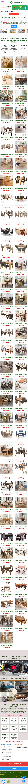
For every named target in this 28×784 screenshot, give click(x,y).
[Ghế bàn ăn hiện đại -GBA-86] (6, 604)
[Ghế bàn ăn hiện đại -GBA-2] (21, 113)
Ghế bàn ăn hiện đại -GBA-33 (21, 374)
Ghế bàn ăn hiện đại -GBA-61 (21, 492)
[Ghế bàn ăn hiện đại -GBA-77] (21, 570)
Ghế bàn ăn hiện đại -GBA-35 (21, 391)
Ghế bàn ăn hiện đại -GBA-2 (21, 120)
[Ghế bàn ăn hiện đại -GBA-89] (6, 621)
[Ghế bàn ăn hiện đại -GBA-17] (6, 265)
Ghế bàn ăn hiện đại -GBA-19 (7, 289)
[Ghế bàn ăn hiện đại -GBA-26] (21, 316)
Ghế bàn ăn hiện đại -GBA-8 (7, 205)
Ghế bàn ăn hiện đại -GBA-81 (7, 594)
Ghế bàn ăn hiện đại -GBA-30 (21, 357)
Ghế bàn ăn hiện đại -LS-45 (21, 69)
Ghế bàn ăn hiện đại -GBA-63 (21, 509)
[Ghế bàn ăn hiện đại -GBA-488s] (6, 147)
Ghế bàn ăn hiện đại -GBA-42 (7, 442)
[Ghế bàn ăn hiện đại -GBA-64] (6, 519)
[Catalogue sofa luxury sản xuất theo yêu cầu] (14, 691)
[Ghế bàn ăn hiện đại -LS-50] (21, 96)
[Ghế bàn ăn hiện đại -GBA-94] (6, 637)
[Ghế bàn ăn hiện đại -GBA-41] (21, 417)
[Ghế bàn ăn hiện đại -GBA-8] (6, 197)
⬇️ (23, 781)
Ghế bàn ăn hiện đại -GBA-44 (21, 442)
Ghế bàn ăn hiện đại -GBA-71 (7, 560)
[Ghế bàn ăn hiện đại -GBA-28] (21, 333)
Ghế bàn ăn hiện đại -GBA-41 (21, 425)
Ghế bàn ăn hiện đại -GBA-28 (21, 340)
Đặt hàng (14, 26)
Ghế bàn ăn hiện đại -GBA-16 (21, 255)
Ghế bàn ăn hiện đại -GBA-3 (7, 137)
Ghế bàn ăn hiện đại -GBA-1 (7, 120)
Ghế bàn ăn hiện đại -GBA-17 (7, 272)
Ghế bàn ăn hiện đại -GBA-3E (7, 171)
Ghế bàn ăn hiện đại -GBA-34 (7, 391)
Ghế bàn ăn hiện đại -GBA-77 (21, 577)
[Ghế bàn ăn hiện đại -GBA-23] (6, 299)
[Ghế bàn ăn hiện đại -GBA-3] (6, 130)
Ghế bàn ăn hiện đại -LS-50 (21, 103)
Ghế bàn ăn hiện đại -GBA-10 (7, 222)
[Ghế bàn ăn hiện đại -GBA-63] (21, 502)
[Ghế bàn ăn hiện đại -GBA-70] (21, 536)
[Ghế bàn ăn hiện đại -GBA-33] (21, 367)
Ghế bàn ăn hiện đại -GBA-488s (7, 154)
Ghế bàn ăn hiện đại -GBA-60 (7, 492)
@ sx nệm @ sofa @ (21, 776)
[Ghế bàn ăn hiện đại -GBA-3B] (21, 130)
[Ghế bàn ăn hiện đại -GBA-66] (6, 536)
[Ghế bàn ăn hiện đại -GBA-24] (21, 299)
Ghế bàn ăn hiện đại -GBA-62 (7, 509)
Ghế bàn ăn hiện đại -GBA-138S (7, 239)
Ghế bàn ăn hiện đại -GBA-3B (21, 137)
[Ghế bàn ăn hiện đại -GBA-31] (6, 367)
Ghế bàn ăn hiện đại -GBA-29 (7, 357)
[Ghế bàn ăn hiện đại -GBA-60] (6, 485)
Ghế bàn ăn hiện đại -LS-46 (7, 86)
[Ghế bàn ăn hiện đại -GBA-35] (21, 384)
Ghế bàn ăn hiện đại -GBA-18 (21, 272)
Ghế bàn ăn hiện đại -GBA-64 (7, 526)
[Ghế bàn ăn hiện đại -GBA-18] (21, 265)
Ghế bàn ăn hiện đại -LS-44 (7, 69)
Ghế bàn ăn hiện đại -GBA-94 (7, 645)
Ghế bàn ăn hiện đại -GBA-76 (7, 577)
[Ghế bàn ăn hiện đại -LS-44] (6, 62)
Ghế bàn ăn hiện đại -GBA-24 (21, 306)
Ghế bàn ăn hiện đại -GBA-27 (7, 340)
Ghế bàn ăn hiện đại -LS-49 (7, 103)
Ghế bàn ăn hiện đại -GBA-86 (7, 611)
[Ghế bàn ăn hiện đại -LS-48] (21, 79)
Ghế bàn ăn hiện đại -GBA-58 (7, 476)
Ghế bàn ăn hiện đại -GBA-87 (21, 611)
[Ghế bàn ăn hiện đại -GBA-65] (21, 519)
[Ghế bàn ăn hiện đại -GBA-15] (6, 248)
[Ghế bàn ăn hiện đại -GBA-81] (6, 587)
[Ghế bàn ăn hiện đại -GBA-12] (21, 214)
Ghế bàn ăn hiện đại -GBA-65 (21, 526)
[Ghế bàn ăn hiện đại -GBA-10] (6, 214)
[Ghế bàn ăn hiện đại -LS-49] (6, 96)
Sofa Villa (14, 718)
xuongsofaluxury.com (10, 776)
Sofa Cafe (23, 726)
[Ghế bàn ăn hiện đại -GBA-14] (21, 231)
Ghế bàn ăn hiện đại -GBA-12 (21, 222)
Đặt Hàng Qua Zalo (15, 768)
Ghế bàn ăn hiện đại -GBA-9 (21, 205)
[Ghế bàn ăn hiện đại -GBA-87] (21, 604)
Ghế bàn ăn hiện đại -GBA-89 (7, 628)
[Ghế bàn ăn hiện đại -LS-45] (21, 62)
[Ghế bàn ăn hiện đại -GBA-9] (21, 197)
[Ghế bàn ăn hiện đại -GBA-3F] (21, 147)
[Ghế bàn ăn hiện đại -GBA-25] (6, 316)
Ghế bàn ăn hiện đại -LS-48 (21, 86)
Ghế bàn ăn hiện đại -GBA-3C (7, 188)
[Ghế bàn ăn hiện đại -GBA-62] (6, 502)
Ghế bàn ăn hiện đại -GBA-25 (7, 323)
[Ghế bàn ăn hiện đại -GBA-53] (6, 451)
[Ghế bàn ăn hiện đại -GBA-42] (6, 434)
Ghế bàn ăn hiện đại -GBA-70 (21, 543)
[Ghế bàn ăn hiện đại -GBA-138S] (6, 231)
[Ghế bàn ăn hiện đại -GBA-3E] (6, 164)
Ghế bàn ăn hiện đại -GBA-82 (21, 594)
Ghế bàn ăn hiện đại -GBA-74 (21, 560)
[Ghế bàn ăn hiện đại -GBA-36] (6, 401)
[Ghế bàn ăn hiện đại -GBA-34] (6, 384)
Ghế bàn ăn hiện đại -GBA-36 (7, 408)
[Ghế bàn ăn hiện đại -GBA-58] (6, 468)
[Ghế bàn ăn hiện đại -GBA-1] (6, 113)
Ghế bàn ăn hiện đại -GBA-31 (7, 374)
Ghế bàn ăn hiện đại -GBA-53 (7, 459)
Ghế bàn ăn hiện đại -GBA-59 (21, 476)
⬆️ (23, 777)
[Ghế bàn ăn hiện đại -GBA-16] (21, 248)
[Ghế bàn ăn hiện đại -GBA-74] (21, 553)
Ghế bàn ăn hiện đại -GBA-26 (21, 323)
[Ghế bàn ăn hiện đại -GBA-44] (21, 434)
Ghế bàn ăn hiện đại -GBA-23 (7, 306)
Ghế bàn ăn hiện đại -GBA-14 (21, 239)
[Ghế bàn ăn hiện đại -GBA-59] (21, 468)
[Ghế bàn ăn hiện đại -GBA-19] (6, 282)
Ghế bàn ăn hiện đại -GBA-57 (21, 459)
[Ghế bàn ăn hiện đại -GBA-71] (6, 553)
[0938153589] (8, 782)
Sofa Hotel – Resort (14, 735)
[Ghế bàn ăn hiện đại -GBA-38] (21, 401)
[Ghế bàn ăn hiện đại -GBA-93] (21, 621)
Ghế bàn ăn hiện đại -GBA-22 (21, 289)
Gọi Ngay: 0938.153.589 (14, 764)
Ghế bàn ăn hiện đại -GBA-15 (7, 255)
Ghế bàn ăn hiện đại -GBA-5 (21, 188)
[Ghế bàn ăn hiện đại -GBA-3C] (6, 180)
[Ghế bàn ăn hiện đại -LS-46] (6, 79)
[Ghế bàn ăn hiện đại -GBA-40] (6, 417)
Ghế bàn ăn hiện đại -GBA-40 (7, 425)
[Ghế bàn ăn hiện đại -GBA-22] (21, 282)
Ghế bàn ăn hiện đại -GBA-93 (21, 628)
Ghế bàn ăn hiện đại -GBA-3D (21, 171)
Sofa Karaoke (14, 726)
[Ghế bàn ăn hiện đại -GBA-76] (6, 570)
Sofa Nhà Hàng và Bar (5, 735)
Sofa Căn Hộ (5, 718)
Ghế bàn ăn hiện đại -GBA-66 (7, 543)
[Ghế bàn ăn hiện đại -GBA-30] (21, 350)
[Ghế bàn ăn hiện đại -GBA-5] (21, 180)
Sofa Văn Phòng (23, 718)
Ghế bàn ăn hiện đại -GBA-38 (21, 408)
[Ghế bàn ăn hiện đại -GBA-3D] (21, 164)
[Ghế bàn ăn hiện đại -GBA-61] (21, 485)
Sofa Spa (5, 726)
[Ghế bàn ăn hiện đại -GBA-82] (21, 587)
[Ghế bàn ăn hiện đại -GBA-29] (6, 350)
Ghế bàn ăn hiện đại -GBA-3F (21, 154)
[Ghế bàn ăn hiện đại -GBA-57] (21, 451)
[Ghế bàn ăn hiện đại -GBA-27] (6, 333)
